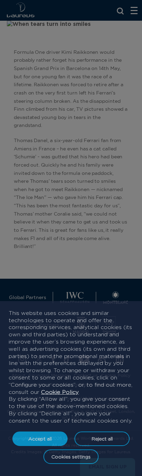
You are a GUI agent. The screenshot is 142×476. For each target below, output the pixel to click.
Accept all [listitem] (40, 438)
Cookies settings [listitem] (71, 456)
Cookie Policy (60, 392)
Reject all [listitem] (102, 438)
